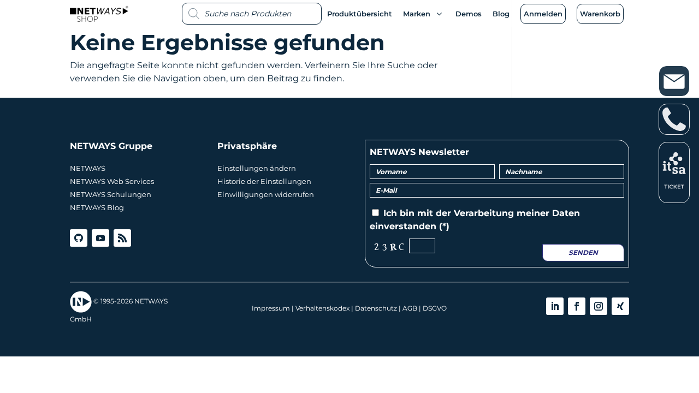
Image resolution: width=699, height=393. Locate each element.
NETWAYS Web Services (112, 181)
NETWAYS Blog (97, 207)
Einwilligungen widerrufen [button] (265, 194)
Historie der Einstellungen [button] (264, 181)
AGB (409, 308)
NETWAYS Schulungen (110, 194)
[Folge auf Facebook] (576, 306)
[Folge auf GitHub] (78, 238)
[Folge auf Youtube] (100, 238)
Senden (583, 252)
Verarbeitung (484, 213)
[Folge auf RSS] (122, 238)
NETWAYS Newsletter (419, 152)
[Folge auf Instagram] (598, 306)
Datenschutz (376, 308)
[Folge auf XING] (620, 306)
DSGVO (435, 308)
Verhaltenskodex (322, 308)
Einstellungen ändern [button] (256, 168)
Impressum (271, 308)
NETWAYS (87, 168)
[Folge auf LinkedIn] (555, 306)
